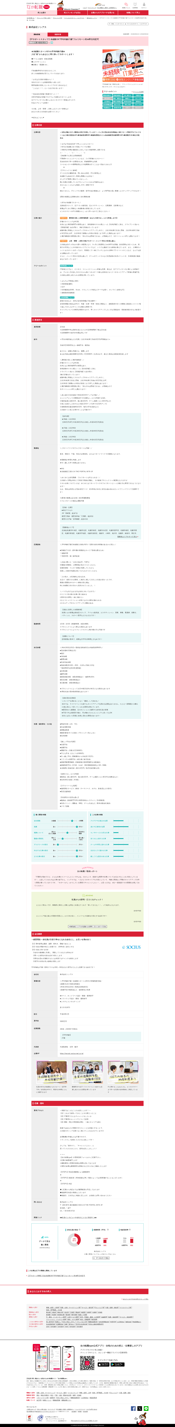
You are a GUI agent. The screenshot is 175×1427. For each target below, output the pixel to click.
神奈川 (43, 1395)
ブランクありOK (81, 1322)
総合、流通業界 (85, 1319)
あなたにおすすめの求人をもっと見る (135, 1299)
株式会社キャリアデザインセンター (45, 1411)
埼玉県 (66, 1312)
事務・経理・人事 (85, 1392)
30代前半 (72, 1326)
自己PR (39, 1400)
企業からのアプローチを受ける (102, 13)
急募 (66, 1324)
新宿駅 (48, 1315)
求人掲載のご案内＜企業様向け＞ (107, 7)
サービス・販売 (62, 1392)
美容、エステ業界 (73, 1319)
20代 (47, 1326)
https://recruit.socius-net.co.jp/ (71, 1053)
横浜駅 (68, 1315)
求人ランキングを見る (72, 13)
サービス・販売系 (87, 1307)
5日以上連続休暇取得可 (96, 1324)
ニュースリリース (80, 1409)
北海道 (100, 1312)
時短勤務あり (137, 1322)
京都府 (94, 1312)
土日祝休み (120, 1322)
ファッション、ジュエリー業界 (56, 1319)
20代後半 (54, 1326)
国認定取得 (93, 1397)
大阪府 (54, 1312)
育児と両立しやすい (68, 1322)
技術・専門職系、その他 (54, 1310)
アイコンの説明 (138, 92)
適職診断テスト (66, 1400)
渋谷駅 (54, 1315)
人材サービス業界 (73, 1317)
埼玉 (51, 1395)
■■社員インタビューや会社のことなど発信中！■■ (78, 1217)
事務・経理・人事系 (52, 1307)
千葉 (56, 1395)
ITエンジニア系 (99, 1307)
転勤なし (58, 1322)
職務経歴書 (56, 1400)
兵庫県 (89, 1312)
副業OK (52, 1397)
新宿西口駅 (61, 1315)
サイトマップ (92, 7)
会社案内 (74, 1411)
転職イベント (47, 1400)
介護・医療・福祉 (125, 1392)
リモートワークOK (43, 1397)
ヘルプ (85, 7)
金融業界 (104, 1317)
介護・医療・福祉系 (111, 1307)
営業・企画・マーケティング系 (70, 1307)
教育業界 (94, 1319)
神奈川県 (60, 1312)
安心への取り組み (42, 1409)
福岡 (74, 1395)
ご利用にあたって (31, 1409)
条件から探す (31, 1397)
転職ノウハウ (31, 1400)
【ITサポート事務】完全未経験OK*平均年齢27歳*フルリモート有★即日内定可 (56, 1276)
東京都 (48, 1312)
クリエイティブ (73, 1392)
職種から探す (31, 1392)
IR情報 (79, 1411)
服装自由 (128, 1322)
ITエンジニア (113, 1392)
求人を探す (42, 13)
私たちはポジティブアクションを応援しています (84, 1420)
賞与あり (71, 1324)
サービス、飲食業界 (126, 1317)
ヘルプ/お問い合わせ (91, 1409)
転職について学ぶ (133, 13)
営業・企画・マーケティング (46, 1392)
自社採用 (85, 1411)
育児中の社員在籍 (81, 1324)
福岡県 (83, 1312)
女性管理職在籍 (104, 1322)
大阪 (60, 1395)
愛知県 (78, 1312)
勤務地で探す (31, 1395)
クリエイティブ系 (125, 1307)
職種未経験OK (93, 1322)
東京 (38, 1395)
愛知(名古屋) (67, 1395)
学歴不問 (113, 1322)
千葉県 (72, 1312)
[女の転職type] (30, 1411)
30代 (66, 1326)
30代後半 (80, 1326)
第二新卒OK (50, 1322)
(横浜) (47, 1395)
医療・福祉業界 (113, 1317)
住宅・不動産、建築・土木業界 (90, 1317)
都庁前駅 (74, 1315)
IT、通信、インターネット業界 (56, 1317)
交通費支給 (59, 1324)
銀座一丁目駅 (82, 1315)
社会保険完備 (50, 1324)
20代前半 (61, 1326)
